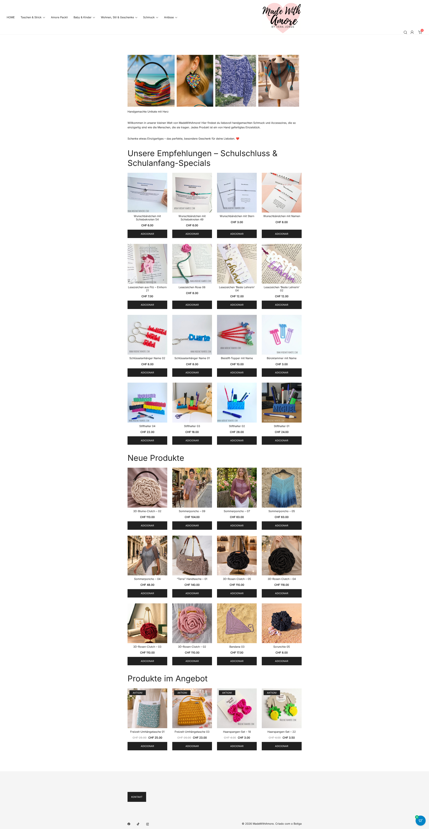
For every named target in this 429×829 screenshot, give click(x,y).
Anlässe (169, 17)
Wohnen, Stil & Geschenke (117, 17)
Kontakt (136, 796)
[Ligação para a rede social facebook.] (129, 823)
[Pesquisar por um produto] (405, 32)
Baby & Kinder (82, 17)
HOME (11, 17)
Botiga (298, 823)
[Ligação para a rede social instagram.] (147, 823)
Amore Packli (59, 17)
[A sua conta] (412, 32)
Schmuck (149, 17)
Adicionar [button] (147, 233)
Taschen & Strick (31, 17)
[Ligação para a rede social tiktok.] (138, 823)
